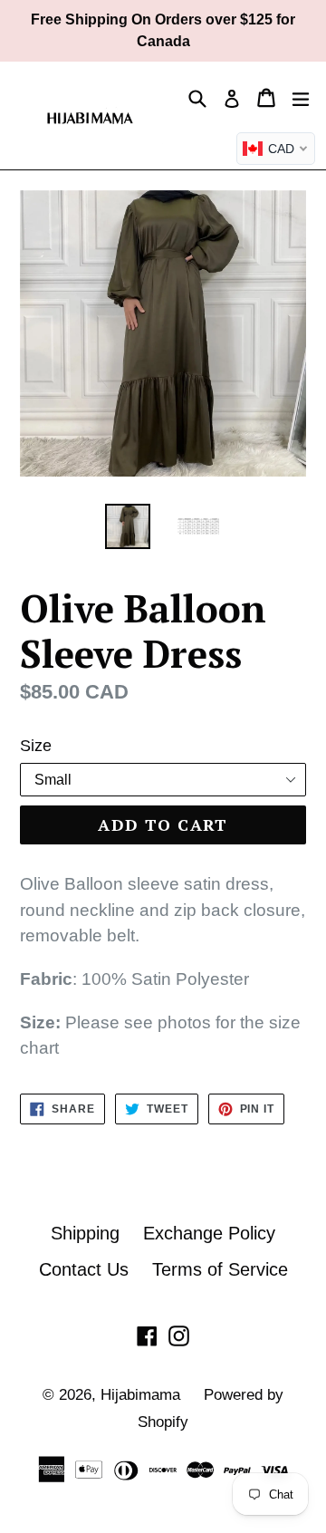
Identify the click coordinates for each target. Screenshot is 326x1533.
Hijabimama (140, 1394)
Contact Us (84, 1269)
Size (36, 746)
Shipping (85, 1233)
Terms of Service (220, 1269)
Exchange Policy (209, 1233)
